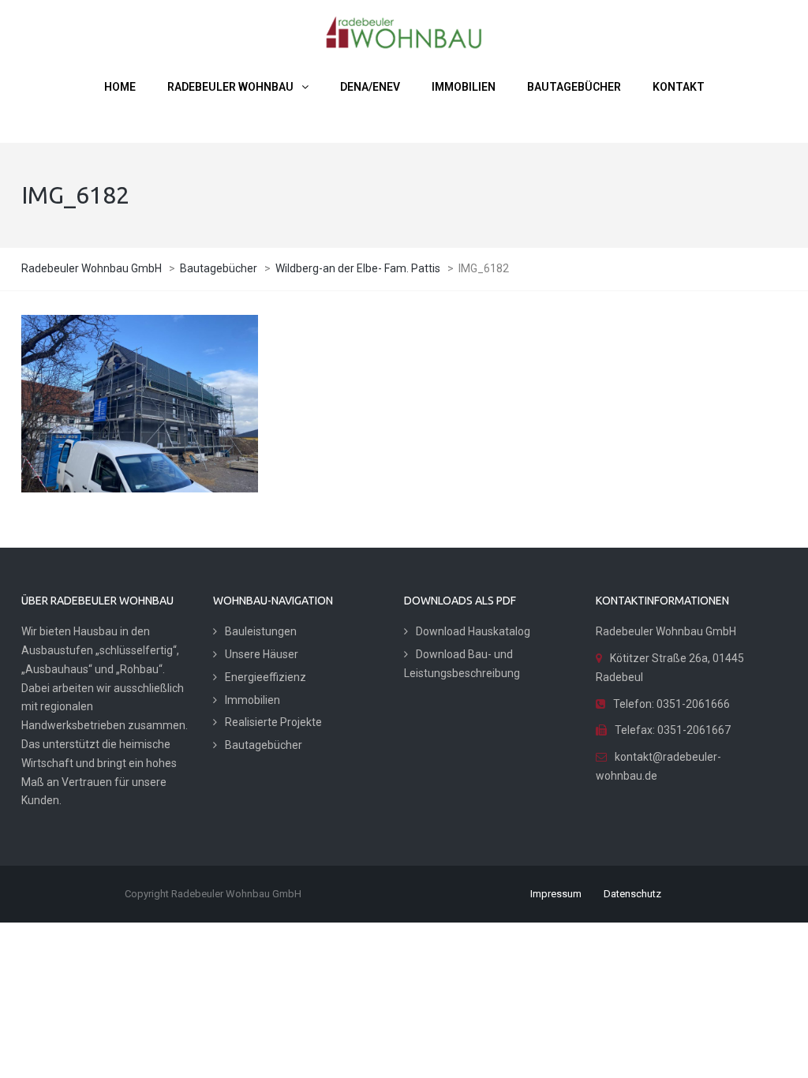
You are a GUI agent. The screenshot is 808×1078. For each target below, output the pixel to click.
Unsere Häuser (261, 654)
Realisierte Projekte (273, 722)
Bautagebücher (263, 745)
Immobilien (252, 700)
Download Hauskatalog (473, 631)
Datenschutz (632, 894)
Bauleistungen (261, 631)
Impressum (556, 894)
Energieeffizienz (265, 677)
